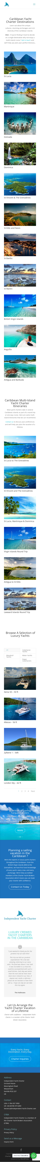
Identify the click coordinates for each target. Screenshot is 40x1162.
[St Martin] (20, 275)
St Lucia (7, 76)
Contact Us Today (20, 886)
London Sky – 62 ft (12, 783)
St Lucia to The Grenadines (16, 460)
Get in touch (26, 40)
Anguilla (8, 349)
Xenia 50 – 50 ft (11, 692)
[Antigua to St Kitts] (20, 568)
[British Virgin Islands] (20, 305)
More (20, 830)
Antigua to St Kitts (12, 582)
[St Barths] (20, 245)
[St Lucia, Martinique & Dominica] (20, 508)
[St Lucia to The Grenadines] (20, 447)
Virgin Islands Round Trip (16, 551)
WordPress (24, 1159)
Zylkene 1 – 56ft (11, 752)
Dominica (8, 167)
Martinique (9, 106)
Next (33, 791)
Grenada (8, 137)
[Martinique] (20, 93)
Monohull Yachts (9, 656)
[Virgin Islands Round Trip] (20, 538)
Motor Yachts (27, 655)
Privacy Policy (9, 1132)
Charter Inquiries (20, 1058)
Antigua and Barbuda (14, 379)
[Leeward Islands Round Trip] (20, 599)
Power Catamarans (26, 660)
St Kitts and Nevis (12, 228)
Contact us (9, 422)
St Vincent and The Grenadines (18, 490)
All (7, 650)
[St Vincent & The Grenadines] (20, 184)
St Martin (8, 288)
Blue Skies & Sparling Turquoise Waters (20, 811)
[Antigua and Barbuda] (20, 366)
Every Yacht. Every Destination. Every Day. (20, 1050)
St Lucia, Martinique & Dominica (19, 521)
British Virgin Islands (13, 319)
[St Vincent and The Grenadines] (20, 477)
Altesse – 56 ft (10, 722)
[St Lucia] (20, 63)
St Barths (8, 258)
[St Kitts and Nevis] (20, 214)
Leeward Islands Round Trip (17, 612)
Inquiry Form (9, 1142)
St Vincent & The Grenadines (17, 197)
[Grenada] (20, 123)
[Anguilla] (20, 336)
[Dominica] (20, 154)
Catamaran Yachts (26, 651)
